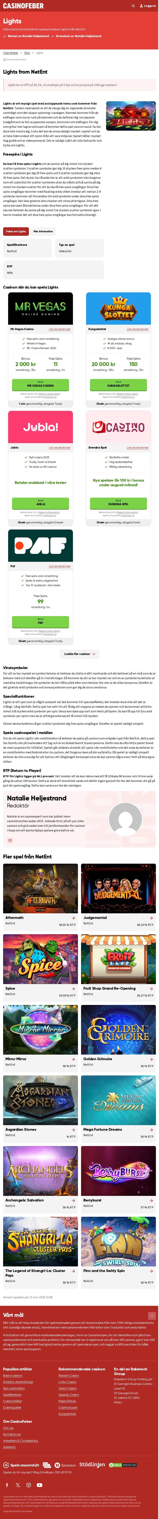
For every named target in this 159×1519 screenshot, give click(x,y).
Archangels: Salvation (24, 1200)
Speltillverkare (12, 1394)
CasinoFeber (10, 53)
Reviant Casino (69, 1375)
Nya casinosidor (14, 1388)
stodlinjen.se (49, 515)
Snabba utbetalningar (18, 1382)
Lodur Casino (68, 1382)
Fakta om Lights (16, 231)
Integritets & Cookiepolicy (20, 1440)
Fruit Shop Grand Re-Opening (109, 989)
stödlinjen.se (50, 397)
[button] (152, 1316)
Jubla (40, 502)
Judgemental (95, 918)
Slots (27, 53)
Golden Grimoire (97, 1059)
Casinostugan (68, 1407)
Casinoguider (12, 1407)
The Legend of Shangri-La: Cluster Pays (35, 1273)
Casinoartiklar (12, 1401)
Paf (40, 621)
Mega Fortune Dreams (102, 1130)
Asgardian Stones (20, 1130)
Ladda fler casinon (77, 654)
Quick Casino (68, 1388)
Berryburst (92, 1200)
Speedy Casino (69, 1394)
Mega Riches (67, 1401)
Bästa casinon (12, 1375)
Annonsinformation (16, 59)
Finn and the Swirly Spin (104, 1271)
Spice (10, 989)
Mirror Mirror (15, 1059)
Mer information (43, 231)
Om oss (8, 1428)
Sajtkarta (9, 1447)
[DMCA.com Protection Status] (122, 1465)
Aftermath (14, 918)
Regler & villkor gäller (49, 394)
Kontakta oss (12, 1434)
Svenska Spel (118, 502)
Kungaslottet (118, 383)
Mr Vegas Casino (40, 383)
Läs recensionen (60, 329)
